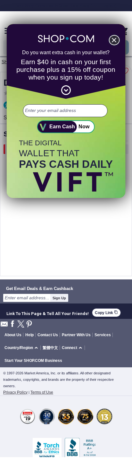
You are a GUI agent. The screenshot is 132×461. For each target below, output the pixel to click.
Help (29, 335)
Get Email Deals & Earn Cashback (39, 288)
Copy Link (106, 312)
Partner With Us (76, 335)
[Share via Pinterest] (29, 324)
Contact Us (47, 335)
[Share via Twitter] (20, 324)
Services (103, 335)
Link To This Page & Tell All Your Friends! (47, 313)
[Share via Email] (4, 326)
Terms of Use (41, 392)
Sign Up (59, 298)
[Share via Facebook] (12, 324)
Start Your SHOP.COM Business (33, 360)
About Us (12, 335)
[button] (22, 348)
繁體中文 (50, 348)
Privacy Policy (15, 392)
